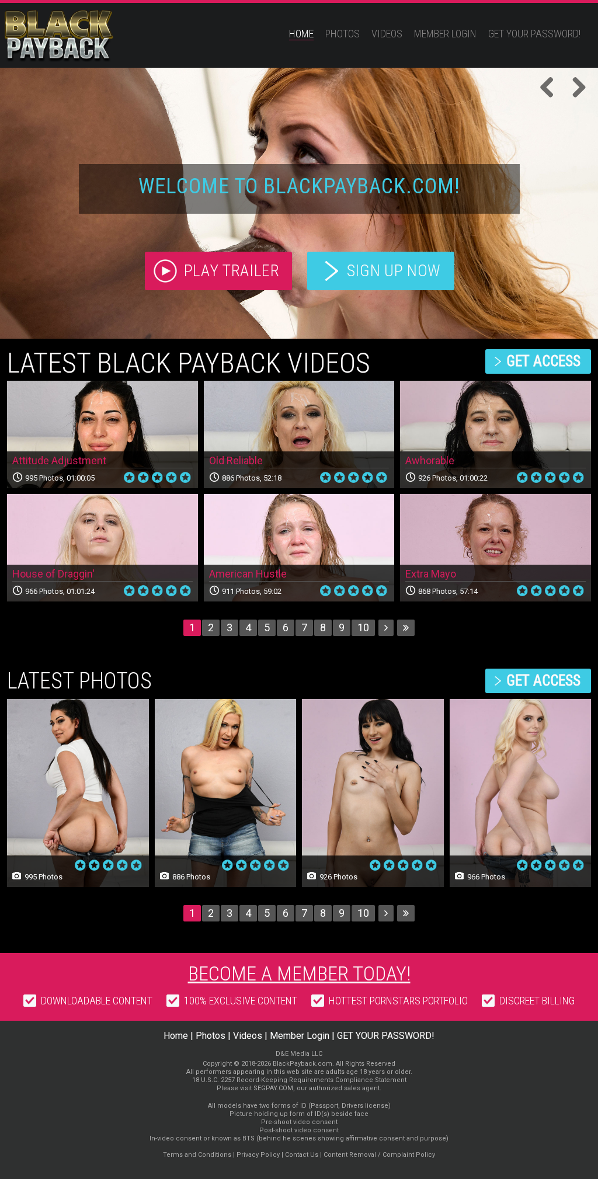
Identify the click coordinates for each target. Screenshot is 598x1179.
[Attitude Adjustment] (102, 434)
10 (363, 627)
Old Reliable (236, 460)
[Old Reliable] (299, 434)
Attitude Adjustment (59, 460)
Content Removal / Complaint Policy (379, 1155)
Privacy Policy (258, 1155)
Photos (342, 33)
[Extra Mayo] (495, 547)
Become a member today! (299, 973)
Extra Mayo (430, 574)
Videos (386, 33)
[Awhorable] (495, 434)
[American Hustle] (299, 547)
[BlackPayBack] (81, 36)
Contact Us (301, 1155)
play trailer (232, 270)
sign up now (394, 270)
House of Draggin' (53, 574)
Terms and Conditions (197, 1155)
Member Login (445, 33)
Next (574, 88)
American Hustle (248, 574)
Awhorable (429, 460)
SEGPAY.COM (273, 1088)
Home (301, 33)
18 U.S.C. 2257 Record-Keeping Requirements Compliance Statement (299, 1080)
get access (543, 361)
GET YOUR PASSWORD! (534, 33)
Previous (551, 88)
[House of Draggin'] (102, 547)
